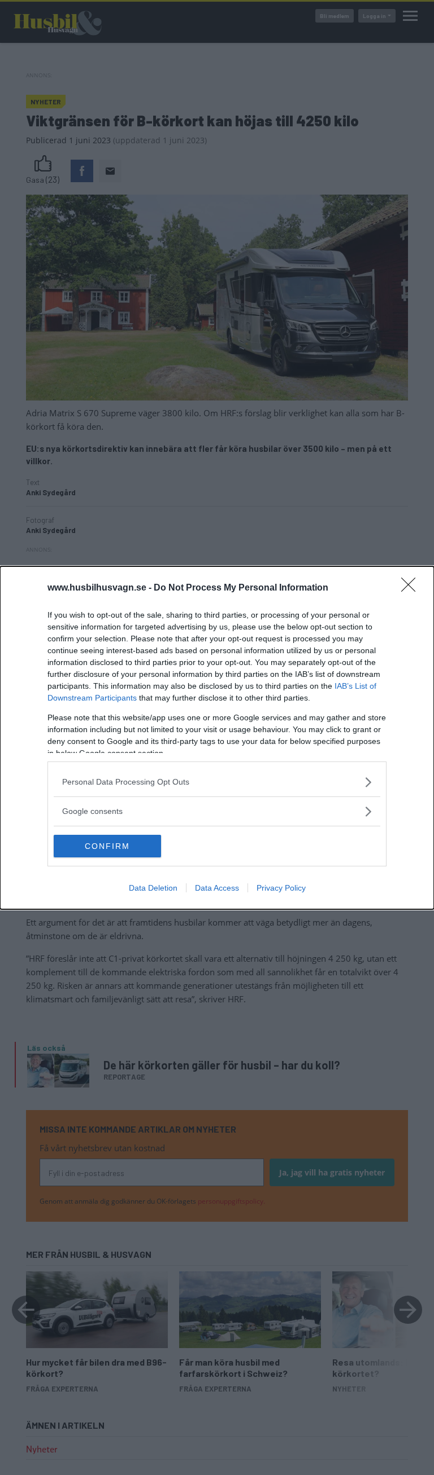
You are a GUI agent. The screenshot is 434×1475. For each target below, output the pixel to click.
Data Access (217, 887)
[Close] (412, 588)
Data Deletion (153, 887)
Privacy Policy (281, 887)
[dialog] (217, 737)
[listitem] (217, 782)
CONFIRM (107, 846)
